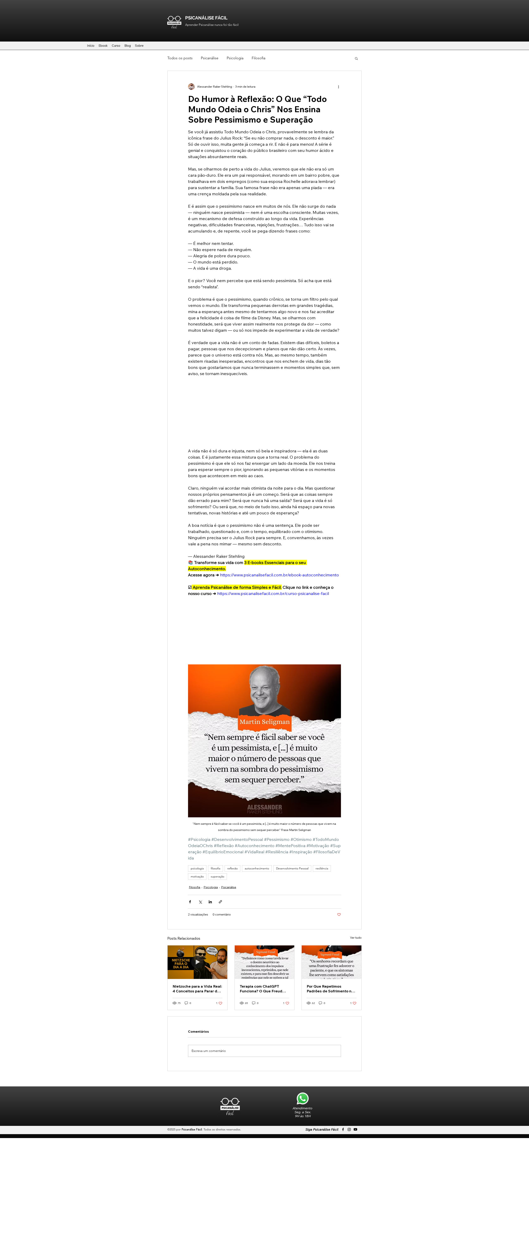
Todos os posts (180, 58)
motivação (197, 876)
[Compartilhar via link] (220, 902)
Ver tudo (356, 937)
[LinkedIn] (355, 1129)
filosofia (215, 868)
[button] (356, 58)
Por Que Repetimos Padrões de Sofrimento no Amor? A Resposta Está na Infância (330, 988)
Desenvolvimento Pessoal (292, 868)
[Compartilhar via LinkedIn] (210, 902)
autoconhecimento (257, 868)
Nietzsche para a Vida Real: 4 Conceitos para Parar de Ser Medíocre (197, 988)
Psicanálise (209, 58)
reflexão (232, 868)
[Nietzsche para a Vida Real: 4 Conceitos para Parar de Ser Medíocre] (197, 962)
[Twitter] (349, 1129)
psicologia (197, 868)
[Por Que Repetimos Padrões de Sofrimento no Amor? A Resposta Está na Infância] (331, 962)
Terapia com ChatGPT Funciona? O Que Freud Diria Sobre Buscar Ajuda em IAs (262, 988)
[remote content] (264, 412)
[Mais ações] (338, 86)
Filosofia (258, 58)
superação (217, 876)
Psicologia (235, 58)
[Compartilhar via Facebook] (190, 902)
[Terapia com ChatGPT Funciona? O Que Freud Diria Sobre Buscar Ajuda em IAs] (264, 962)
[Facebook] (343, 1129)
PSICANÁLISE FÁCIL (206, 17)
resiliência (322, 868)
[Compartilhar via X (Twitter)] (200, 902)
